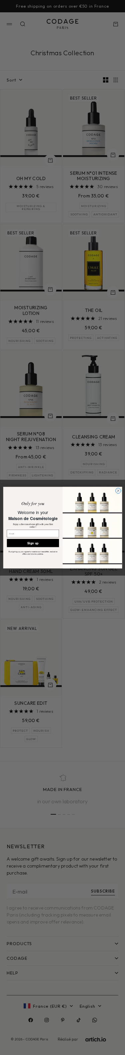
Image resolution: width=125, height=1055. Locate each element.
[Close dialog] (118, 490)
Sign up (32, 543)
